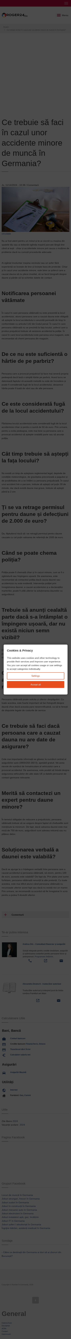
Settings (35, 676)
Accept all (36, 684)
